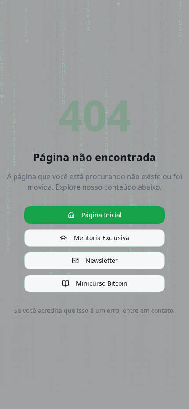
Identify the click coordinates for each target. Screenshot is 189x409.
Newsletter (102, 260)
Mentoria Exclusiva (101, 237)
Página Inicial (102, 215)
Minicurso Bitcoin (101, 283)
